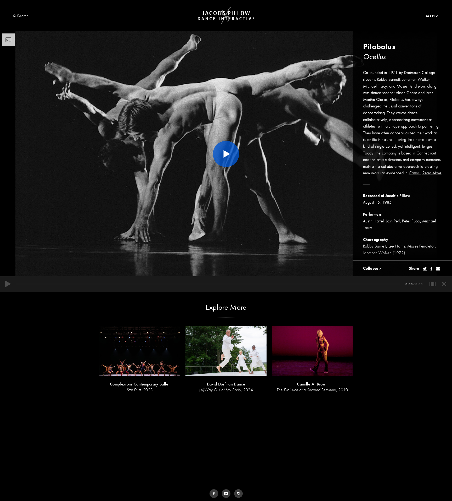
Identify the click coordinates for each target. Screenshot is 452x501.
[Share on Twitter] (424, 269)
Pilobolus (379, 46)
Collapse (371, 268)
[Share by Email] (438, 269)
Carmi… (415, 173)
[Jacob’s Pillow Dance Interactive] (226, 16)
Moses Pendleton (411, 86)
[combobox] (36, 16)
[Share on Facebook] (431, 269)
